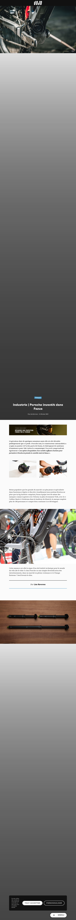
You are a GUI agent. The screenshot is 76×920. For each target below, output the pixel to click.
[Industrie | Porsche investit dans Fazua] (38, 536)
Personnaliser (54, 903)
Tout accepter (32, 903)
